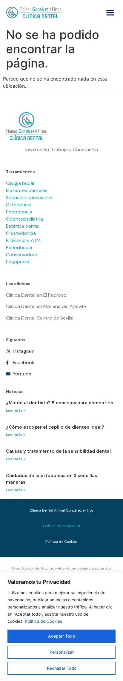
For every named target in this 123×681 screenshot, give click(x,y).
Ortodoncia (18, 205)
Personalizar (62, 652)
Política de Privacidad (61, 525)
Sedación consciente (29, 197)
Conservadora (21, 254)
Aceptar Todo (61, 635)
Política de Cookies (43, 621)
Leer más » (15, 410)
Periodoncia (19, 247)
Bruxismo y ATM (23, 240)
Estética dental (22, 226)
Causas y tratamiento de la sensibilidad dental (58, 451)
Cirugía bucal (20, 183)
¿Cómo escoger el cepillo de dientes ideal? (55, 427)
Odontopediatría (24, 219)
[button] (110, 12)
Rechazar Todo (61, 668)
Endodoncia (19, 212)
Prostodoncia (21, 233)
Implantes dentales (26, 190)
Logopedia (17, 262)
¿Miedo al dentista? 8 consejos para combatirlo (59, 403)
